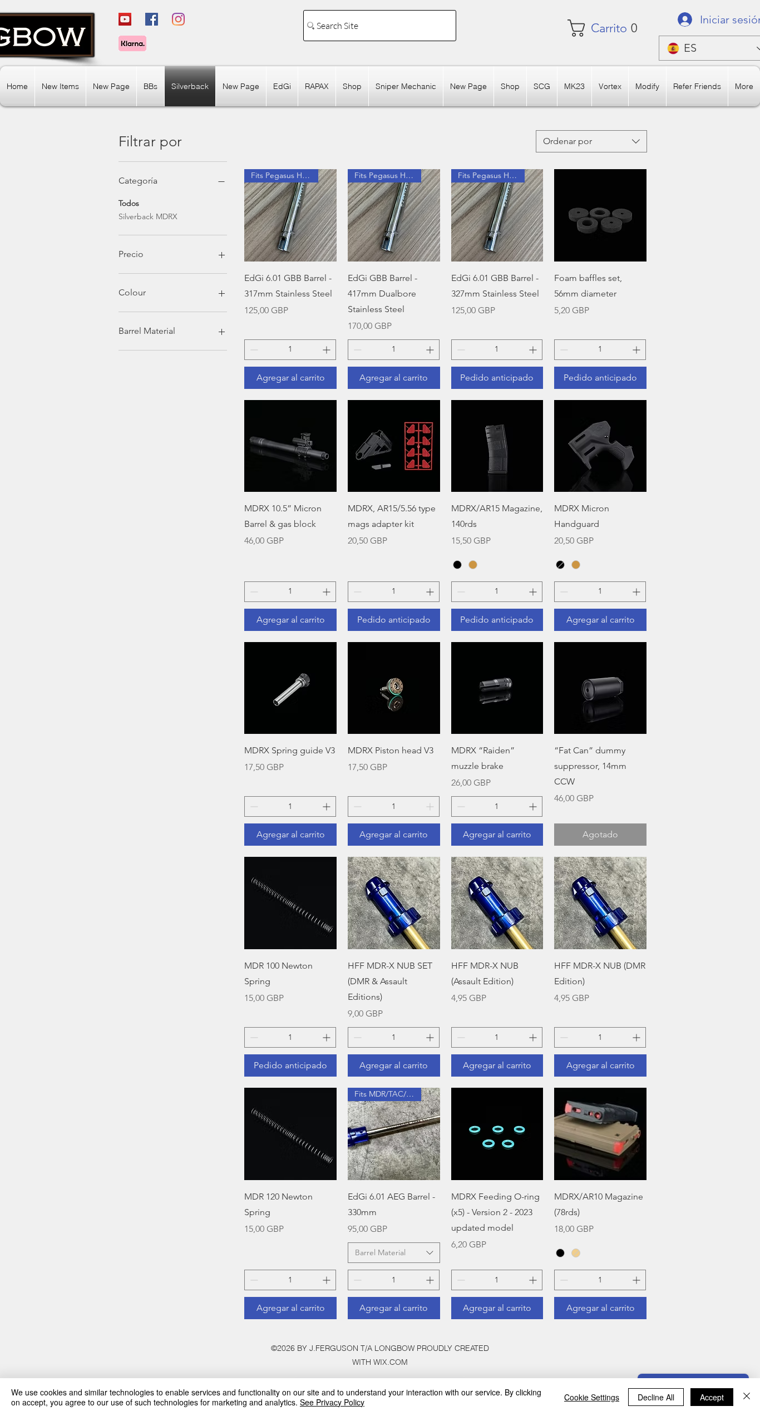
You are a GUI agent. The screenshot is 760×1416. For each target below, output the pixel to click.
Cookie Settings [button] (591, 1397)
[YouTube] (125, 19)
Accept (712, 1397)
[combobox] (591, 141)
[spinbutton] (290, 349)
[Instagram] (178, 19)
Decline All (656, 1397)
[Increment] (327, 349)
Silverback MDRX (148, 216)
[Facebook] (151, 19)
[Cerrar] (746, 1397)
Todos (129, 203)
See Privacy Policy (332, 1402)
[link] (600, 28)
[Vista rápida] (600, 215)
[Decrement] (253, 349)
